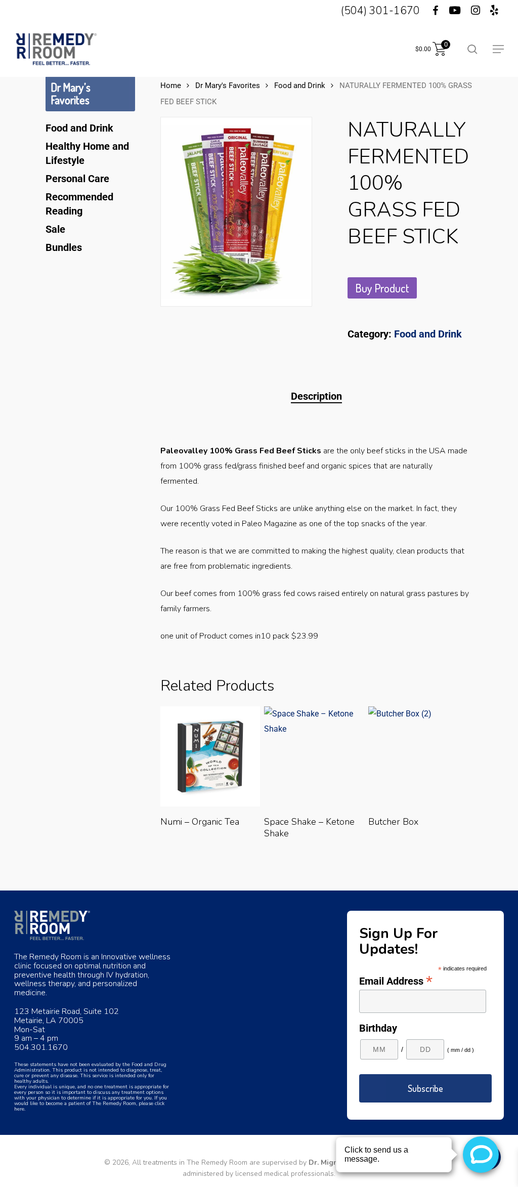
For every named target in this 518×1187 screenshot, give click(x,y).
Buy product (382, 288)
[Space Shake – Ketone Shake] (314, 756)
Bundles (64, 247)
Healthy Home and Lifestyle (87, 153)
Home (170, 85)
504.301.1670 (41, 1047)
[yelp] (494, 11)
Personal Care (77, 179)
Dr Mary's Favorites (227, 85)
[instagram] (475, 11)
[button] (498, 49)
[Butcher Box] (418, 756)
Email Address (396, 980)
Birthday (378, 1028)
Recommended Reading (79, 204)
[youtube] (455, 11)
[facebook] (429, 11)
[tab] (316, 396)
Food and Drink (79, 128)
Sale (55, 229)
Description (316, 396)
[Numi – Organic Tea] (210, 756)
